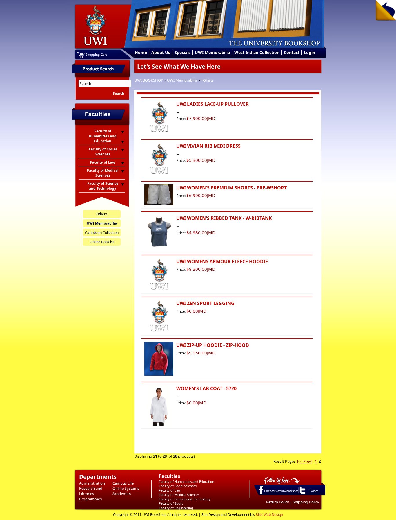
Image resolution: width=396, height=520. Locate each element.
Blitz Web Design (269, 514)
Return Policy (277, 502)
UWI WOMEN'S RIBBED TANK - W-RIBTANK (224, 218)
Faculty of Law (170, 490)
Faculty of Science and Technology (184, 499)
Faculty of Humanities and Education (186, 481)
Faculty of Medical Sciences (179, 494)
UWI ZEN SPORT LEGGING (205, 303)
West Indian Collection (256, 52)
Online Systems (125, 488)
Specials (182, 52)
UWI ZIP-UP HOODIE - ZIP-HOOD (212, 345)
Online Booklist (102, 241)
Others (101, 213)
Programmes (90, 498)
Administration (92, 483)
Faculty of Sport (171, 503)
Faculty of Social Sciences (178, 486)
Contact (291, 52)
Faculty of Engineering (176, 507)
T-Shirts (207, 80)
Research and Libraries (90, 491)
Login (309, 52)
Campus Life (123, 483)
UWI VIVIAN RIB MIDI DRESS (208, 146)
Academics (121, 493)
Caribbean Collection (102, 232)
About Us (160, 52)
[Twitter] (302, 493)
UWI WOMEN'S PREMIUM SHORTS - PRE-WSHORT (231, 187)
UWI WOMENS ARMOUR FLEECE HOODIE (222, 261)
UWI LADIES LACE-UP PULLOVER (212, 104)
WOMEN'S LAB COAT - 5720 (206, 388)
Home (141, 52)
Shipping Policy (306, 502)
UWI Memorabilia (212, 52)
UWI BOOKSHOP (148, 80)
